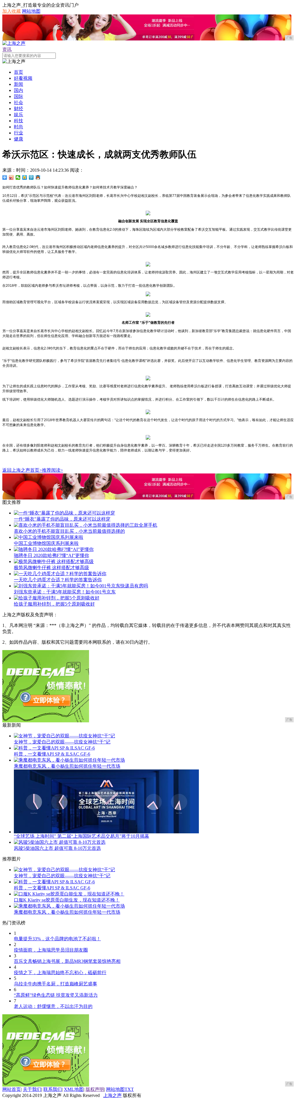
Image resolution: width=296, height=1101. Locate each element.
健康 (18, 138)
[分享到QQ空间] (24, 177)
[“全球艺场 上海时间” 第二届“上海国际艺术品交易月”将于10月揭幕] (106, 831)
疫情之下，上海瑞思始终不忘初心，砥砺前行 (60, 972)
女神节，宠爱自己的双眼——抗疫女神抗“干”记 (62, 741)
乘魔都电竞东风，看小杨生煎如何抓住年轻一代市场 (67, 766)
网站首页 (11, 1089)
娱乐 (18, 114)
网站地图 (31, 11)
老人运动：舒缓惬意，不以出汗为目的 (53, 1006)
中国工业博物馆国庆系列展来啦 (46, 543)
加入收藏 (11, 11)
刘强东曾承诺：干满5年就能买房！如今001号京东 (65, 591)
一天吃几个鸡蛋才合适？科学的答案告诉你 (58, 579)
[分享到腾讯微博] (31, 177)
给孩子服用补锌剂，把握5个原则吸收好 (54, 604)
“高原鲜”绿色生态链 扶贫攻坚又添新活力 (56, 995)
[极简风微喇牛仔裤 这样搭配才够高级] (54, 561)
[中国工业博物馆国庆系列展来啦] (48, 537)
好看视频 (23, 78)
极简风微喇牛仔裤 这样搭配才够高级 (51, 567)
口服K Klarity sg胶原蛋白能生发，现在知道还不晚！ (67, 900)
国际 (18, 96)
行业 (18, 132)
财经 (18, 108)
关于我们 (32, 1089)
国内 (18, 90)
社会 (18, 102)
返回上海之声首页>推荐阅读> (32, 470)
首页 (18, 72)
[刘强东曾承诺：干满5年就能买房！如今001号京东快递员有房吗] (81, 585)
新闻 (18, 84)
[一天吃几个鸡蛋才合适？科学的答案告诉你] (60, 573)
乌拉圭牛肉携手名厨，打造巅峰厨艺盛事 (55, 983)
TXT (129, 1089)
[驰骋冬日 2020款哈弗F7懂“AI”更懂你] (54, 549)
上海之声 (112, 1095)
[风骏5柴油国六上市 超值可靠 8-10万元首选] (60, 842)
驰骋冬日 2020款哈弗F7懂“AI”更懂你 (51, 555)
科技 (18, 120)
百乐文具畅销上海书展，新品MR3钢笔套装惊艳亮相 (67, 961)
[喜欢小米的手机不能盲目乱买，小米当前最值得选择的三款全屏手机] (85, 525)
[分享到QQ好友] (38, 177)
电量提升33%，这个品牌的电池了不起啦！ (57, 938)
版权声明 (95, 1089)
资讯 (7, 49)
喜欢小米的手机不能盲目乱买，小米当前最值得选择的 (69, 531)
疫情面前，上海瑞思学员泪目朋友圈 (51, 950)
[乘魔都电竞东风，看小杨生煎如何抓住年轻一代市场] (69, 760)
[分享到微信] (18, 177)
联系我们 (52, 1089)
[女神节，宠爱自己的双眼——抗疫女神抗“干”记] (64, 735)
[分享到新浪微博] (11, 177)
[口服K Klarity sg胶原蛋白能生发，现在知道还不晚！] (69, 893)
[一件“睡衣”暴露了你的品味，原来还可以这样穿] (64, 512)
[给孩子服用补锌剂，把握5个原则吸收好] (56, 597)
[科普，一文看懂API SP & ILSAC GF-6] (54, 747)
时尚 (18, 126)
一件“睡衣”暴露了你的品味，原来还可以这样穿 (62, 519)
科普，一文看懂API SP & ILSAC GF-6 (52, 754)
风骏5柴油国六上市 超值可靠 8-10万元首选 (57, 848)
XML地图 (74, 1089)
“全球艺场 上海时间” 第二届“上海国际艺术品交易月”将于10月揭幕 (81, 836)
